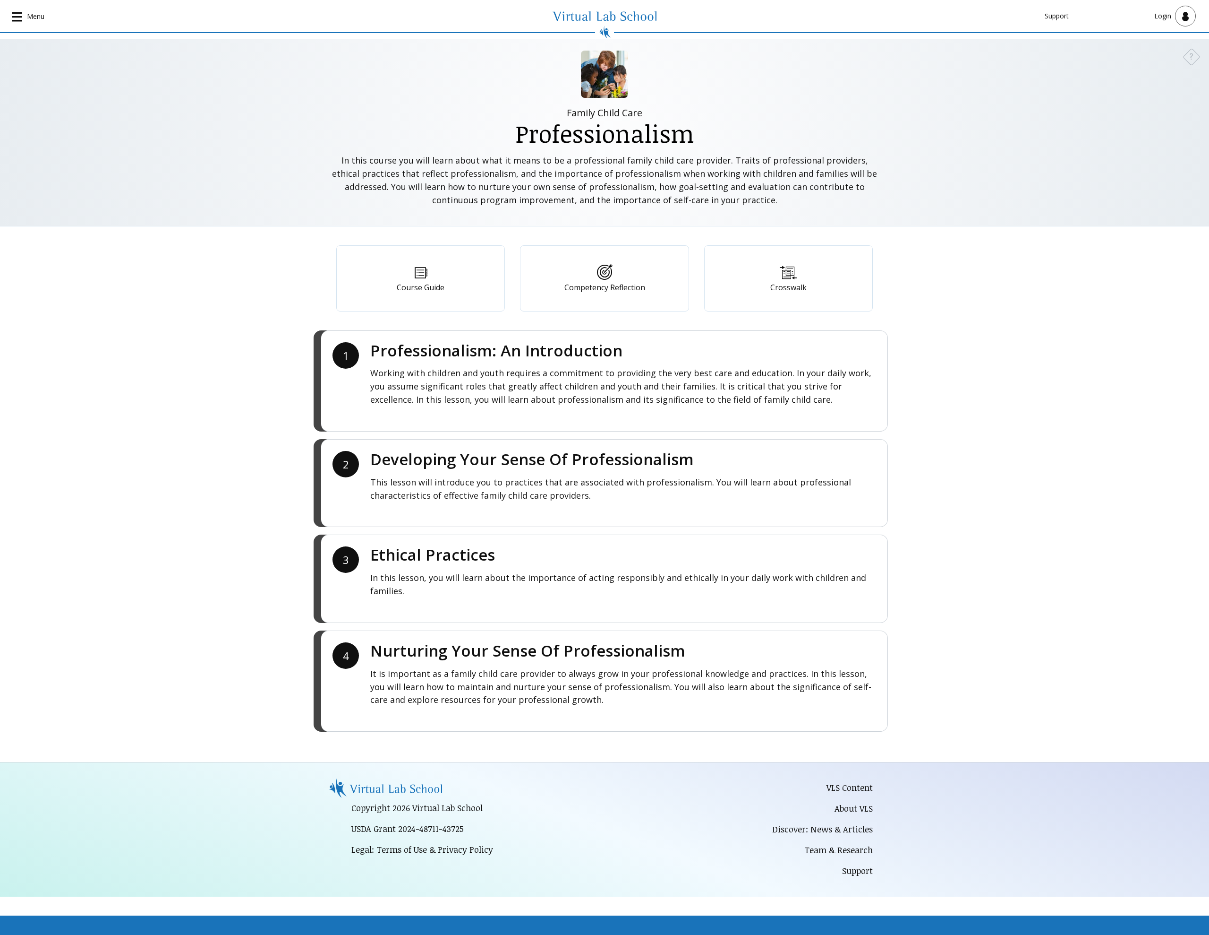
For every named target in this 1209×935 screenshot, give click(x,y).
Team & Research (838, 850)
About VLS (853, 808)
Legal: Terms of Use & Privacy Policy (422, 849)
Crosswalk (788, 287)
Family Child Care (604, 112)
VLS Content (849, 787)
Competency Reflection (604, 287)
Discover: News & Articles (822, 829)
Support (1057, 15)
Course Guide (420, 287)
